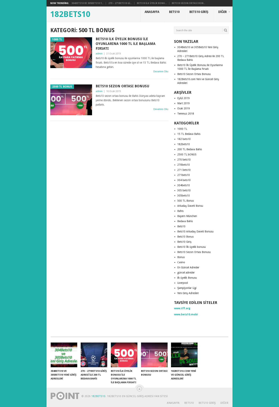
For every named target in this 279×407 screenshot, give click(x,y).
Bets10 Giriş (198, 12)
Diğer (222, 12)
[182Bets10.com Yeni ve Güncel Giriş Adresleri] (184, 355)
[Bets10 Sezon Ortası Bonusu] (154, 355)
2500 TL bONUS (186, 154)
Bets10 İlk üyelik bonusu (191, 246)
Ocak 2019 (183, 108)
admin (99, 53)
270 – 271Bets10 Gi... (120, 3)
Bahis (180, 210)
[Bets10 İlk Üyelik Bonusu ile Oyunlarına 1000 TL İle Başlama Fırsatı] (124, 355)
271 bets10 (184, 169)
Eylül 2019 (183, 98)
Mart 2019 (183, 103)
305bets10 (183, 195)
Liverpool (182, 282)
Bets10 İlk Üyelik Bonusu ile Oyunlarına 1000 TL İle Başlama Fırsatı (125, 43)
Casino (181, 262)
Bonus (181, 257)
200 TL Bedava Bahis (189, 149)
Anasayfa (152, 12)
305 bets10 (184, 190)
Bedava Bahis (185, 221)
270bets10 (183, 164)
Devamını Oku (160, 71)
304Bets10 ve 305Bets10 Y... (87, 3)
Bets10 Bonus (185, 236)
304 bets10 (184, 180)
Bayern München (187, 216)
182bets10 (183, 144)
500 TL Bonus (185, 200)
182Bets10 (70, 14)
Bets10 (174, 12)
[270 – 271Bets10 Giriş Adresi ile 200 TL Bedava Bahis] (94, 355)
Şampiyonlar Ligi (186, 287)
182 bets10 (184, 139)
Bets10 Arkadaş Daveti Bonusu (195, 231)
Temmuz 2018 (185, 113)
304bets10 (183, 185)
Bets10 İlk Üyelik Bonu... (152, 3)
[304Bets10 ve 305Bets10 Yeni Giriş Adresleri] (64, 355)
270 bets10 (184, 159)
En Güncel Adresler (188, 267)
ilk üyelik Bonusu (187, 277)
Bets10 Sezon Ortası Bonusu (122, 86)
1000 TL (182, 128)
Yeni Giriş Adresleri (188, 293)
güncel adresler (186, 272)
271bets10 (183, 174)
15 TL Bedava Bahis (188, 133)
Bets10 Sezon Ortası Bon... (188, 3)
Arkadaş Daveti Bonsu (190, 205)
